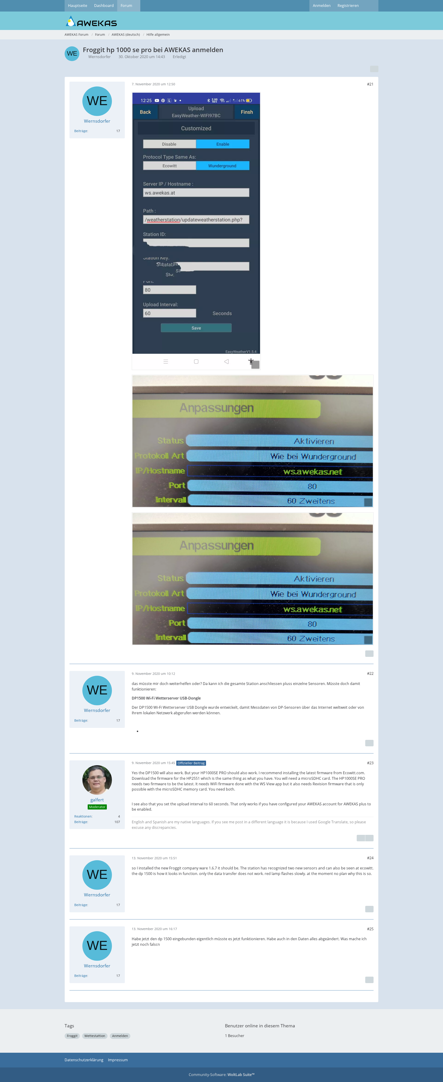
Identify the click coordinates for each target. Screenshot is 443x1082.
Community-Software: (221, 1074)
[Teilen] (374, 69)
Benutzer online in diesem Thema (260, 1026)
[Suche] (370, 6)
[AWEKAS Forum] (221, 21)
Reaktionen (83, 816)
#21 (370, 84)
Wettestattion (94, 1036)
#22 (370, 673)
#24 (370, 857)
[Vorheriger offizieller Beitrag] (369, 838)
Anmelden (322, 5)
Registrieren (348, 5)
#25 (370, 928)
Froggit (72, 1036)
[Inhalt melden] (369, 653)
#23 (370, 762)
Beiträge (80, 131)
